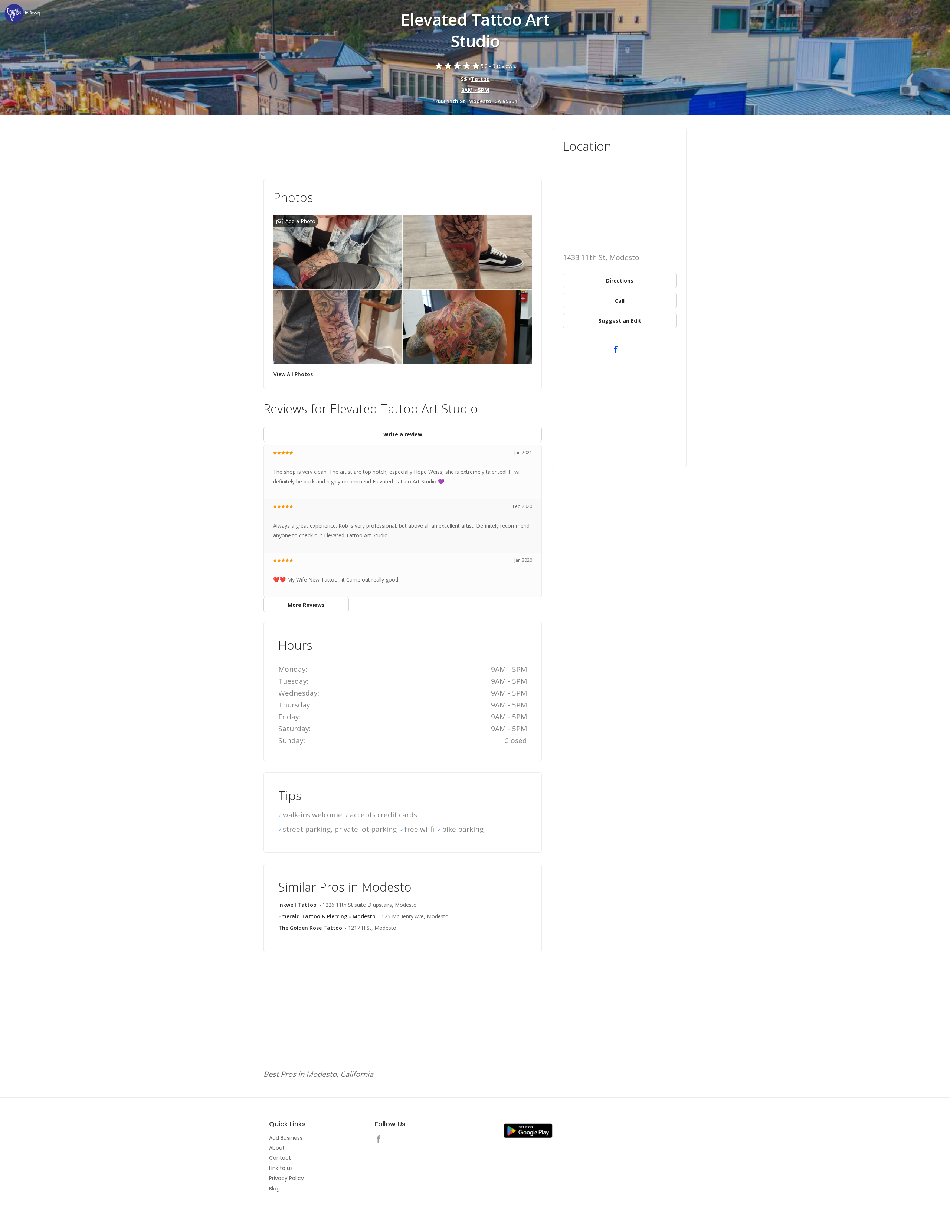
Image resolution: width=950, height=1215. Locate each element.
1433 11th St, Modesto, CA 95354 (475, 101)
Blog (274, 1188)
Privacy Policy (286, 1178)
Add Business (285, 1137)
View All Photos (293, 374)
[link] (22, 14)
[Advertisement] (402, 148)
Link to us (281, 1168)
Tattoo (480, 78)
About (277, 1148)
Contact (280, 1158)
